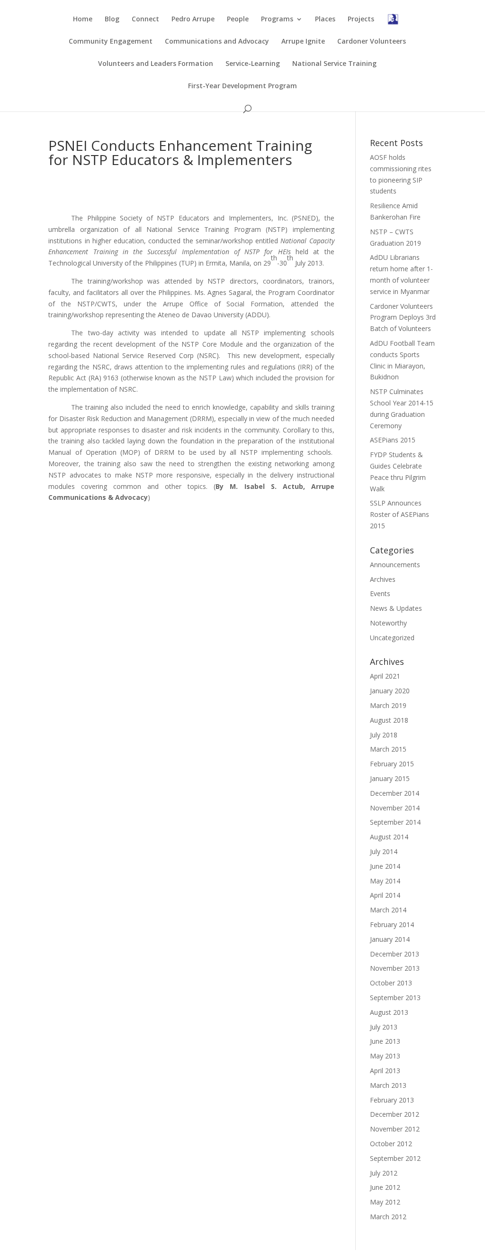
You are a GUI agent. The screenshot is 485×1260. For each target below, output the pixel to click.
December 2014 (394, 793)
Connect (145, 19)
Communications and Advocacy (217, 42)
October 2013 (391, 982)
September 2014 (395, 822)
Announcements (395, 564)
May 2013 (385, 1055)
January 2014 (390, 939)
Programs (277, 19)
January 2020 (390, 690)
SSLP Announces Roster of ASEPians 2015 (399, 514)
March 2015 (388, 749)
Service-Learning (252, 64)
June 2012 (385, 1187)
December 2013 (394, 953)
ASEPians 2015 (392, 439)
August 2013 (389, 1012)
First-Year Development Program (242, 86)
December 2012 (394, 1114)
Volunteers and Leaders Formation (155, 64)
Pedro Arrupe (193, 19)
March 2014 (388, 909)
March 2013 (388, 1085)
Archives (382, 579)
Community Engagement (111, 42)
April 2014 (385, 895)
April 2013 (385, 1070)
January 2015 (390, 778)
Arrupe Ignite (303, 42)
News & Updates (396, 608)
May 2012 (385, 1201)
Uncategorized (392, 637)
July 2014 (383, 851)
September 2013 (395, 997)
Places (325, 19)
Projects (361, 19)
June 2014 (385, 866)
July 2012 (383, 1172)
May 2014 (385, 880)
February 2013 (392, 1099)
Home (82, 19)
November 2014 (395, 807)
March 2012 (388, 1216)
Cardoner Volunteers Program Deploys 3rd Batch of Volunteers (403, 317)
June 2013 (385, 1041)
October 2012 (391, 1143)
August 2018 (389, 720)
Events (380, 593)
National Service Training (334, 64)
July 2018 (383, 734)
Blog (112, 19)
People (238, 19)
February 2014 (392, 924)
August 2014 (389, 836)
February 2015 (392, 763)
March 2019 (388, 705)
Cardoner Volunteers (371, 42)
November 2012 (395, 1128)
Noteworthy (388, 622)
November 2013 (395, 968)
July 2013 (383, 1026)
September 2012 (395, 1158)
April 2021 (385, 676)
